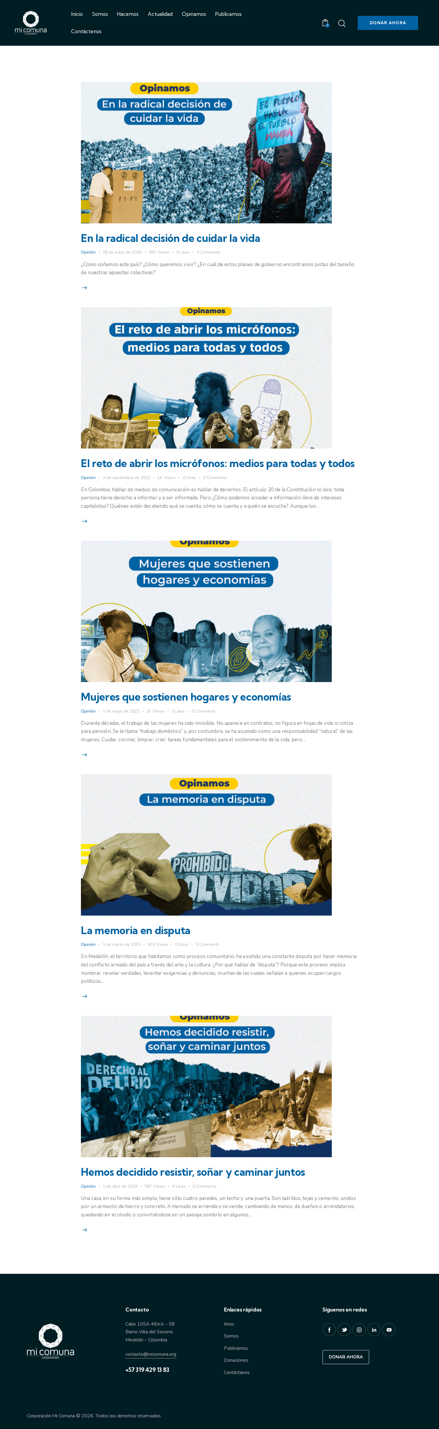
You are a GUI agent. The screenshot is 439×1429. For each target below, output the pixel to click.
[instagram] (359, 1329)
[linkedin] (374, 1329)
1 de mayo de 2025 (121, 711)
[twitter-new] (344, 1329)
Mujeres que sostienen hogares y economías (186, 696)
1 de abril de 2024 (120, 1186)
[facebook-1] (329, 1329)
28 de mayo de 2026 (122, 252)
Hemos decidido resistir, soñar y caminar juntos (194, 1171)
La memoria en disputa (136, 930)
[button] (186, 252)
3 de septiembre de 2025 (126, 478)
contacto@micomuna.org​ (150, 1354)
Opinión (88, 252)
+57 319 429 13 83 (147, 1369)
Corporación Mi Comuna (51, 1416)
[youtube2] (389, 1329)
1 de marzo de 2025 (121, 944)
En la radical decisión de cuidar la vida (170, 238)
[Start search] (342, 24)
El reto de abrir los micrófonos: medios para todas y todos (218, 463)
